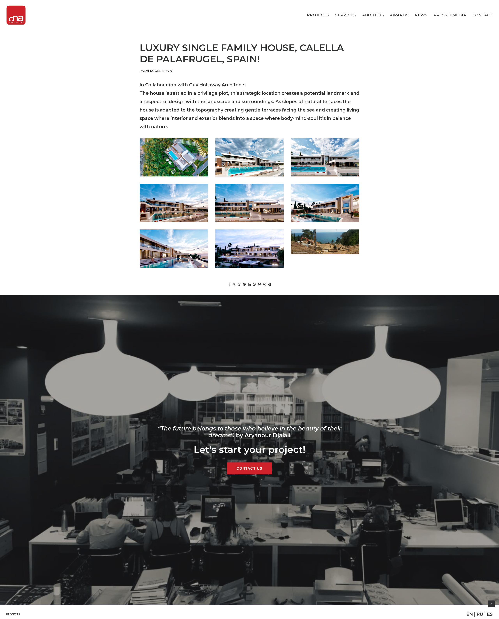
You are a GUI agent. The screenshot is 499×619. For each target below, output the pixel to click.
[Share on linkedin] (249, 284)
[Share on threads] (239, 284)
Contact (482, 15)
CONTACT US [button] (249, 468)
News (421, 15)
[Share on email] (269, 284)
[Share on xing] (264, 284)
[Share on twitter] (234, 284)
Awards (399, 15)
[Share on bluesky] (259, 284)
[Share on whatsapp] (254, 284)
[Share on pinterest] (244, 284)
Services (345, 15)
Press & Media (450, 15)
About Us (373, 15)
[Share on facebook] (229, 284)
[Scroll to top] (491, 603)
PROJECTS (318, 15)
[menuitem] (319, 15)
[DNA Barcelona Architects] (16, 15)
